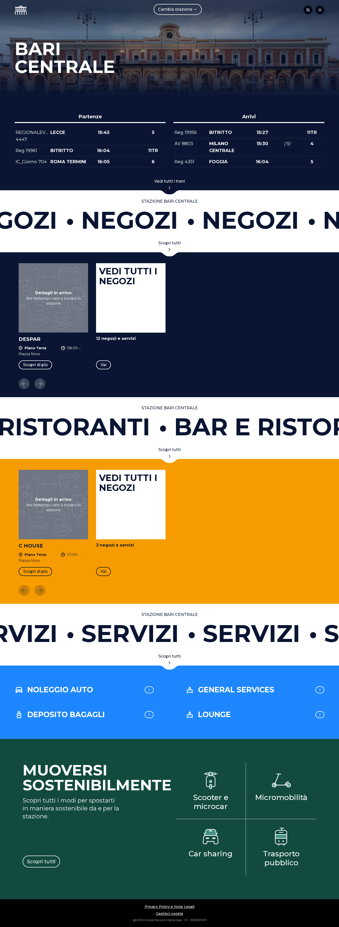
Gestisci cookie (169, 913)
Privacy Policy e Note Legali (170, 906)
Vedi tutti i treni (169, 181)
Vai (103, 364)
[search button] (308, 9)
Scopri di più (35, 364)
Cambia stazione (175, 9)
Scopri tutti (169, 243)
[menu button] (319, 9)
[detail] (149, 689)
